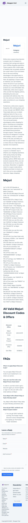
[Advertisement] (14, 21)
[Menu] (25, 3)
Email (5, 443)
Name (5, 438)
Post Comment (7, 474)
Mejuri (16, 45)
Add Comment (7, 454)
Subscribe (17, 505)
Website (5, 448)
